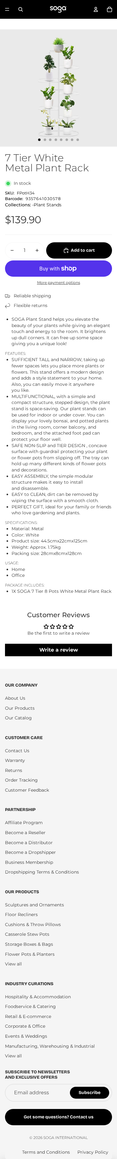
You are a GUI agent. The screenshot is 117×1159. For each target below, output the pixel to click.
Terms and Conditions (46, 1152)
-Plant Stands (46, 205)
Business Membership (29, 862)
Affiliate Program (24, 822)
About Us (15, 698)
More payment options (58, 282)
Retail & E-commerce (28, 1016)
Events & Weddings (26, 1036)
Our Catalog (18, 718)
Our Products (20, 708)
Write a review (58, 650)
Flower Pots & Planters (30, 954)
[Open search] (20, 9)
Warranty (15, 760)
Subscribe (89, 1092)
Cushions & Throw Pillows (33, 924)
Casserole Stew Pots (27, 934)
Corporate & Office (25, 1026)
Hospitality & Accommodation (38, 997)
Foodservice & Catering (30, 1006)
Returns (13, 770)
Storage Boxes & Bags (29, 944)
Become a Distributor (29, 842)
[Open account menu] (96, 9)
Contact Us (17, 750)
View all (13, 964)
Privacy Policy (92, 1152)
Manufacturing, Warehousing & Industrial (50, 1046)
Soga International (65, 1137)
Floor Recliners (21, 914)
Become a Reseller (25, 832)
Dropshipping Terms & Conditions (42, 872)
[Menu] (7, 9)
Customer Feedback (27, 790)
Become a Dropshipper (30, 852)
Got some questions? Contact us (59, 1117)
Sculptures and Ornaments (34, 905)
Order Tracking (21, 780)
